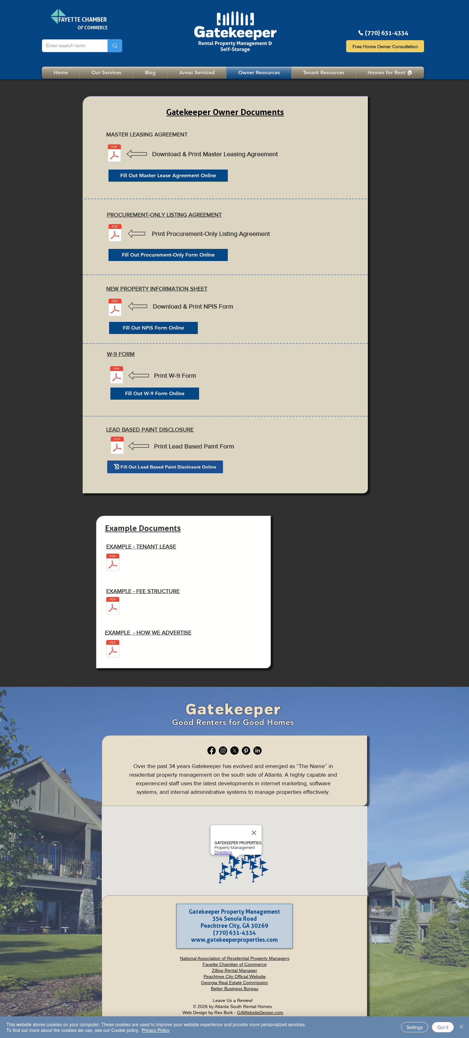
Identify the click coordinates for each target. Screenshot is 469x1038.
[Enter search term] (115, 46)
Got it (442, 1027)
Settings (414, 1027)
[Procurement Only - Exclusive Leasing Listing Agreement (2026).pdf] (115, 233)
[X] (234, 750)
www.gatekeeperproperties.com (234, 939)
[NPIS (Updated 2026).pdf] (115, 308)
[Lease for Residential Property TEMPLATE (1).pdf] (113, 563)
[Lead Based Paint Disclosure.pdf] (117, 446)
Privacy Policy (155, 1030)
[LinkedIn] (257, 750)
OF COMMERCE (93, 27)
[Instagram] (223, 750)
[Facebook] (211, 750)
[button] (324, 73)
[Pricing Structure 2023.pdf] (113, 606)
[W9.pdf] (116, 376)
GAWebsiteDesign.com (260, 1012)
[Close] (461, 1027)
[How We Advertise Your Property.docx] (113, 649)
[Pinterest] (246, 750)
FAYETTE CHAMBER (82, 19)
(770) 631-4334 (386, 33)
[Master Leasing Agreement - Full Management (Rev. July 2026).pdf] (114, 154)
